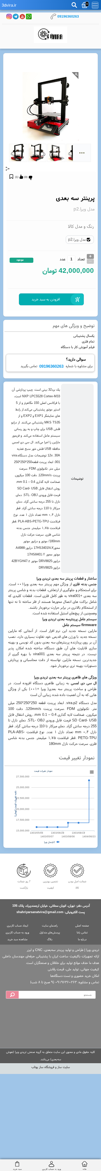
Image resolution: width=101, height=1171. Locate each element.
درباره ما (82, 939)
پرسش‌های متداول (49, 932)
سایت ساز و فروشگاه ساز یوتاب (50, 1067)
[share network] (7, 168)
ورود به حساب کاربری (17, 932)
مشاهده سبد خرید (17, 939)
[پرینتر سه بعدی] (50, 35)
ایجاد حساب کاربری (17, 925)
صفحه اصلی (82, 925)
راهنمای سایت (50, 925)
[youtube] (22, 16)
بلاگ (49, 939)
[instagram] (9, 16)
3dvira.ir (9, 5)
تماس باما (82, 932)
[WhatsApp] (29, 16)
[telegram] (15, 16)
